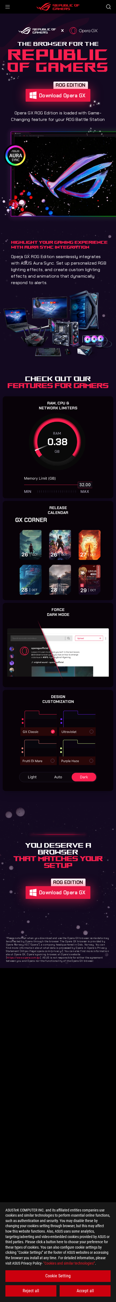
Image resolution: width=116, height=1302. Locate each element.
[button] (7, 7)
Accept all (85, 1290)
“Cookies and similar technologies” (69, 1263)
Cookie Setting (58, 1275)
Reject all (31, 1290)
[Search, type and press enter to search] (108, 7)
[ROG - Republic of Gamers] (58, 7)
